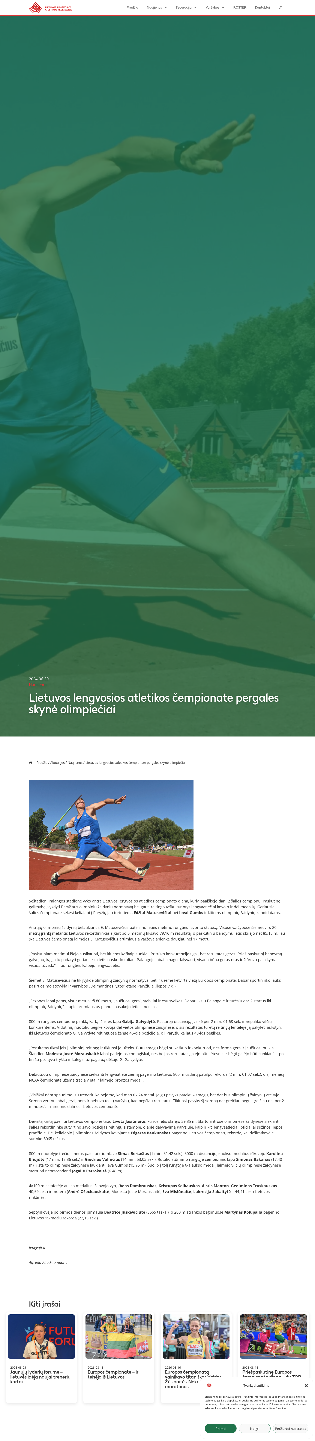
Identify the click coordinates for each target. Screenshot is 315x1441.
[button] (306, 1385)
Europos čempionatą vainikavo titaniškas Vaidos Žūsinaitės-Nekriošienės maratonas (193, 1379)
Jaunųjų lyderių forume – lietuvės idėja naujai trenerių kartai (40, 1377)
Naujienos (154, 7)
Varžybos (212, 7)
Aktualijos (57, 762)
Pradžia (132, 7)
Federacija (184, 7)
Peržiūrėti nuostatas (290, 1428)
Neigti (254, 1428)
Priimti (221, 1428)
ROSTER (239, 7)
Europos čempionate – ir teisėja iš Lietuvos (113, 1374)
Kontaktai (262, 7)
